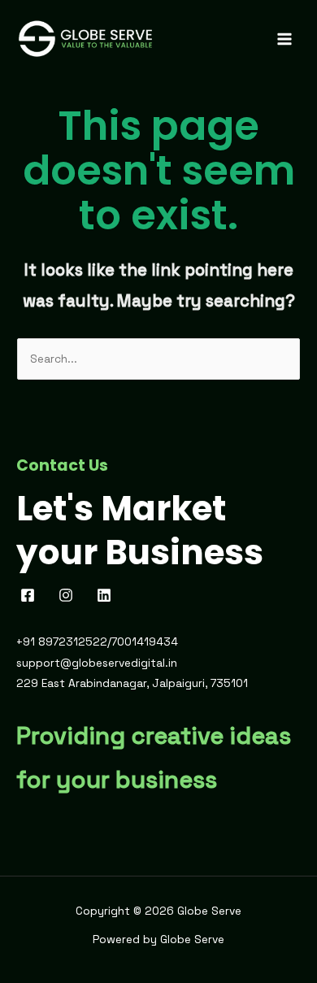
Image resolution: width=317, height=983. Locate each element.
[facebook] (30, 595)
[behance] (107, 595)
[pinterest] (68, 595)
